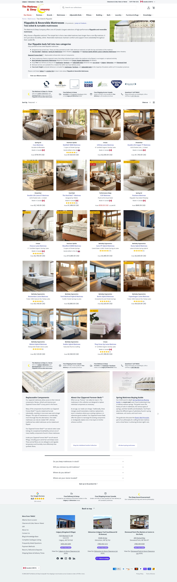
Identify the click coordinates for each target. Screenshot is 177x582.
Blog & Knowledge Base (30, 536)
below (42, 71)
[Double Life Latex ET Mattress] (38, 175)
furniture (66, 62)
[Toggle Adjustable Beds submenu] (83, 15)
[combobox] (98, 7)
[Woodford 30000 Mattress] (71, 225)
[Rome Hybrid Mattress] (139, 225)
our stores (96, 62)
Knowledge (147, 15)
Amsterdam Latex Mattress (38, 296)
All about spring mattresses (126, 445)
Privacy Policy (139, 574)
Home (24, 19)
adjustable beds (78, 62)
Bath (108, 15)
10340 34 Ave (102, 538)
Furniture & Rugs (132, 15)
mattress (74, 94)
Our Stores (28, 15)
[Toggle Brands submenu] (53, 15)
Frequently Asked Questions (32, 543)
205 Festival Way (139, 538)
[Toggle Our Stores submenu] (33, 15)
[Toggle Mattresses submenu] (66, 15)
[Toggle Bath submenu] (112, 15)
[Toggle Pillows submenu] (93, 15)
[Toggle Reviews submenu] (43, 15)
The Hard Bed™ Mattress (40, 51)
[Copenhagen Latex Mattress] (139, 276)
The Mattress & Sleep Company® (37, 574)
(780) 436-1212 (103, 544)
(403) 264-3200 (66, 544)
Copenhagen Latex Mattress (139, 296)
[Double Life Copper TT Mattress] (139, 124)
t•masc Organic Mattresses (80, 60)
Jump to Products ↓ (81, 23)
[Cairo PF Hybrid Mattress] (105, 225)
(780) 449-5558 (139, 544)
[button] (154, 8)
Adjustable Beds (75, 15)
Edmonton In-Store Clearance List (106, 551)
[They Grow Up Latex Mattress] (105, 324)
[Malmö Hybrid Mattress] (38, 324)
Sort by (24, 102)
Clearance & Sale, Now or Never (117, 2)
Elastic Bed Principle (142, 418)
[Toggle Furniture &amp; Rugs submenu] (140, 15)
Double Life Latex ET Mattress (38, 195)
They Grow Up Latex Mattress (105, 344)
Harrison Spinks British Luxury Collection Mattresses (99, 51)
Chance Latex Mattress (38, 246)
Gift (23, 527)
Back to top (87, 508)
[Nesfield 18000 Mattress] (71, 124)
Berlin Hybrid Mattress (105, 296)
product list (50, 71)
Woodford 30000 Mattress (71, 246)
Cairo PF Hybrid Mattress (105, 246)
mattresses (59, 62)
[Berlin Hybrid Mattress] (105, 276)
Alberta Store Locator (29, 520)
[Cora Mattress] (38, 124)
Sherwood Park (122, 62)
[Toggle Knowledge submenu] (153, 15)
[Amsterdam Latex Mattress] (38, 276)
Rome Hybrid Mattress (139, 246)
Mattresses (61, 15)
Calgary (103, 62)
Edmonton (110, 62)
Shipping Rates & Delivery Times (33, 553)
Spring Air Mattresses (55, 51)
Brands (49, 15)
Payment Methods (28, 546)
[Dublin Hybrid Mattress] (71, 324)
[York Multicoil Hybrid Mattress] (71, 276)
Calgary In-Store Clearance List (69, 551)
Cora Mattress (38, 145)
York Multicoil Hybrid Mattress (71, 296)
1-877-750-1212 (134, 2)
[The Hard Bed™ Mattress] (71, 175)
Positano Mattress (139, 195)
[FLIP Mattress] (105, 175)
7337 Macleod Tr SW (66, 536)
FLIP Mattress (105, 195)
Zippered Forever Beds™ (36, 55)
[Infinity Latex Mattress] (105, 124)
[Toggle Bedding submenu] (103, 15)
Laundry (118, 15)
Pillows (88, 15)
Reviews (39, 15)
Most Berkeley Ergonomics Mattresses (44, 60)
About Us (25, 530)
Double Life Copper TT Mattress (139, 145)
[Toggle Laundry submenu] (123, 15)
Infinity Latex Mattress (105, 145)
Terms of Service (150, 574)
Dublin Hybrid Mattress (71, 344)
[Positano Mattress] (139, 175)
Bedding (99, 15)
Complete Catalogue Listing (31, 540)
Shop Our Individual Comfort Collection (85, 445)
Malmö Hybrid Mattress (38, 344)
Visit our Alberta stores (38, 76)
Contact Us (26, 533)
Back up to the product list (88, 483)
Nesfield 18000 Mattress (71, 145)
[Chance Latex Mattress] (38, 225)
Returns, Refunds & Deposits (32, 550)
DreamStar (76, 51)
